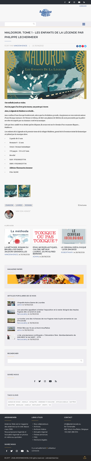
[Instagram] (74, 2)
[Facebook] (64, 2)
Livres (19, 205)
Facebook (77, 46)
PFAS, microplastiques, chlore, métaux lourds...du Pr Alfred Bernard (45, 250)
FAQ (35, 437)
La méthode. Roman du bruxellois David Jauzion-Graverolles (16, 249)
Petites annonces (40, 435)
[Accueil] (45, 17)
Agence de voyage (14, 402)
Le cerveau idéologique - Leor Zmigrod (73, 248)
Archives (37, 427)
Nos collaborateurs (41, 424)
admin (36, 257)
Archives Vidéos (40, 429)
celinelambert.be (51, 458)
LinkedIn (80, 46)
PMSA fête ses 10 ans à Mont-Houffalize (33, 328)
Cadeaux (28, 405)
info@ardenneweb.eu (72, 424)
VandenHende (20, 46)
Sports (44, 405)
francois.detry (22, 314)
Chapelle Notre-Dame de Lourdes (31, 303)
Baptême (73, 402)
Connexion (82, 6)
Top (84, 458)
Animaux (25, 402)
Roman (28, 205)
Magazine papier (45, 279)
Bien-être (11, 405)
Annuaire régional (40, 432)
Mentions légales (40, 440)
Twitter (85, 46)
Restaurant (36, 405)
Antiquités (33, 402)
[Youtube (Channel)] (79, 2)
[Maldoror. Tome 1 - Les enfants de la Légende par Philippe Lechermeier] (11, 191)
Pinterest (83, 46)
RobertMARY (67, 252)
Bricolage (19, 405)
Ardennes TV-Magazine (46, 402)
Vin (50, 405)
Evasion (9, 205)
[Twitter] (69, 2)
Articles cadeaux (62, 402)
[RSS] (84, 2)
